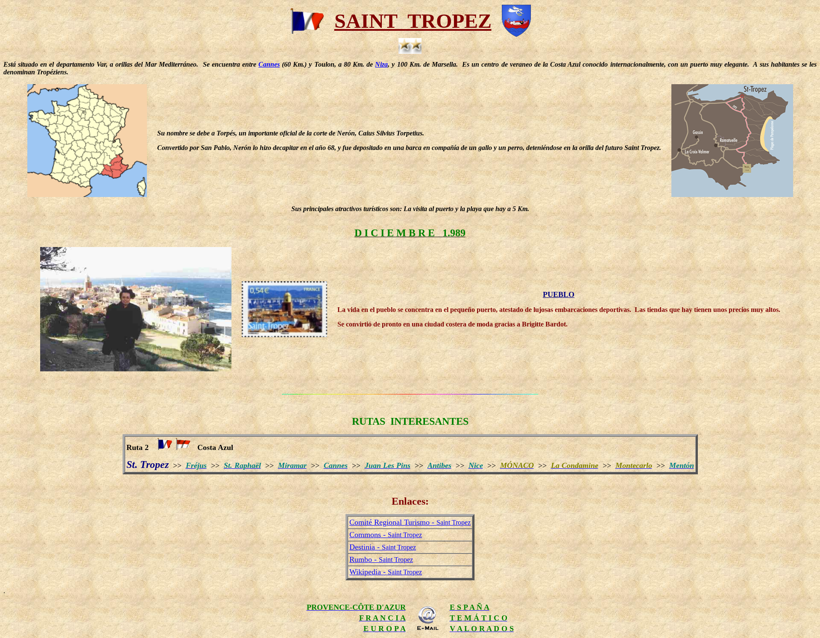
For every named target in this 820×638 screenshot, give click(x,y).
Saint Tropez (385, 534)
